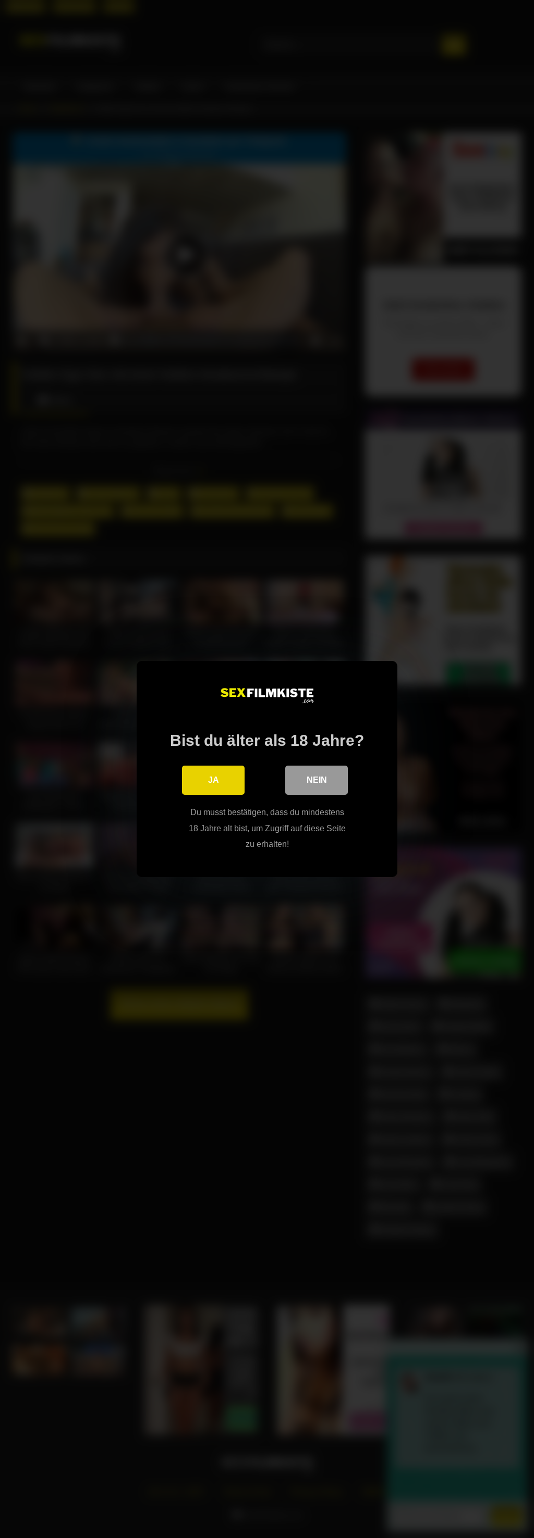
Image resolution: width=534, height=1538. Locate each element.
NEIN (317, 780)
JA (213, 780)
